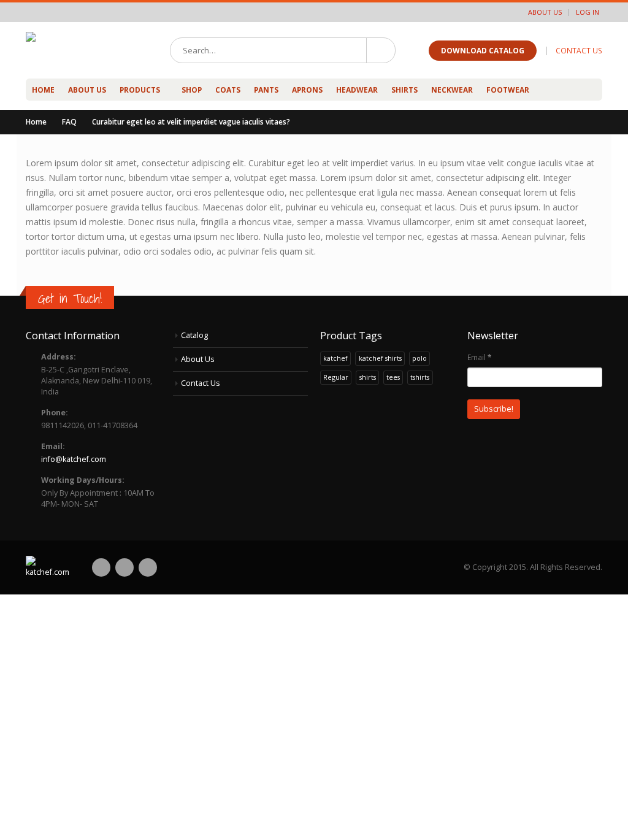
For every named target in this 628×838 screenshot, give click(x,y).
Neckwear (452, 90)
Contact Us (200, 383)
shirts (367, 377)
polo (419, 358)
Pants (266, 90)
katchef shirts (380, 358)
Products (140, 90)
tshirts (419, 377)
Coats (227, 90)
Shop (192, 90)
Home (43, 90)
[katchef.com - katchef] (84, 50)
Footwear (507, 90)
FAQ (69, 122)
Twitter (124, 567)
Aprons (307, 90)
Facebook (101, 567)
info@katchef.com (73, 459)
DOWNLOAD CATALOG (482, 50)
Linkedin (148, 567)
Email (479, 357)
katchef (335, 358)
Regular (335, 377)
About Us (545, 12)
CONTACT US (579, 50)
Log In (587, 12)
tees (393, 377)
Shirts (404, 90)
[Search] (380, 50)
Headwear (357, 90)
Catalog (194, 335)
